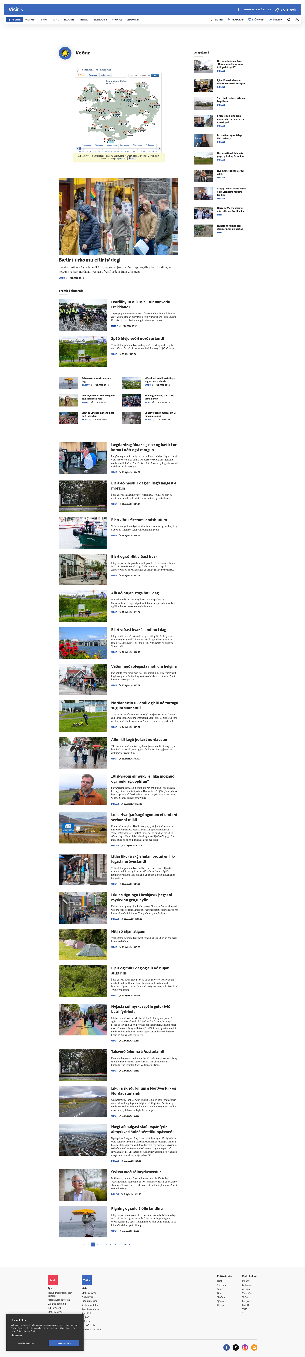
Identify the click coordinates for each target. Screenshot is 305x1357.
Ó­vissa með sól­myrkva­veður (136, 1172)
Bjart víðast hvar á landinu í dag (138, 630)
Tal (243, 1314)
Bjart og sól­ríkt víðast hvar (134, 557)
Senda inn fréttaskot (92, 1330)
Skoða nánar (16, 1335)
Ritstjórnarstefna (90, 1305)
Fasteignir (247, 1285)
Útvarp (220, 1305)
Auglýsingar (87, 1297)
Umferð (85, 1317)
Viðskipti (221, 1285)
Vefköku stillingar (26, 1343)
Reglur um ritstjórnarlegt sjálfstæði (60, 1294)
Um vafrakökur (89, 1325)
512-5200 (91, 1293)
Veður (62, 278)
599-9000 (57, 1312)
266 (124, 1244)
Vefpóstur (86, 1321)
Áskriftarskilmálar (90, 1309)
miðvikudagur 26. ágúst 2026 (257, 9)
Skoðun (221, 1297)
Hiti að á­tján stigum (128, 932)
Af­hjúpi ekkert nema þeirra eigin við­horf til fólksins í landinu (231, 192)
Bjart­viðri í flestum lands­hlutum (139, 520)
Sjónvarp (221, 1301)
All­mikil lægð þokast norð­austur (139, 740)
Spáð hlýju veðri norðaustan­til (137, 339)
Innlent (86, 385)
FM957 (245, 1305)
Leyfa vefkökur (64, 1343)
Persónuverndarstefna (59, 1300)
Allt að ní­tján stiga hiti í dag (135, 593)
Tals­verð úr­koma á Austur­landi (137, 1052)
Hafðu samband (89, 1301)
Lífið (219, 1293)
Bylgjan (246, 1301)
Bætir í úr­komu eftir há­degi (90, 260)
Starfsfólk (86, 1313)
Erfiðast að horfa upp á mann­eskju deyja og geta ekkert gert (230, 119)
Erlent (114, 326)
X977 (244, 1309)
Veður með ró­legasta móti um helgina (144, 667)
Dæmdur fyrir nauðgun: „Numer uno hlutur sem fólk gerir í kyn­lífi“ (230, 64)
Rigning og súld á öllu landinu (137, 1209)
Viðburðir (247, 1293)
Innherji (246, 1281)
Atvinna (246, 1289)
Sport (220, 1289)
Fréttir (220, 1281)
